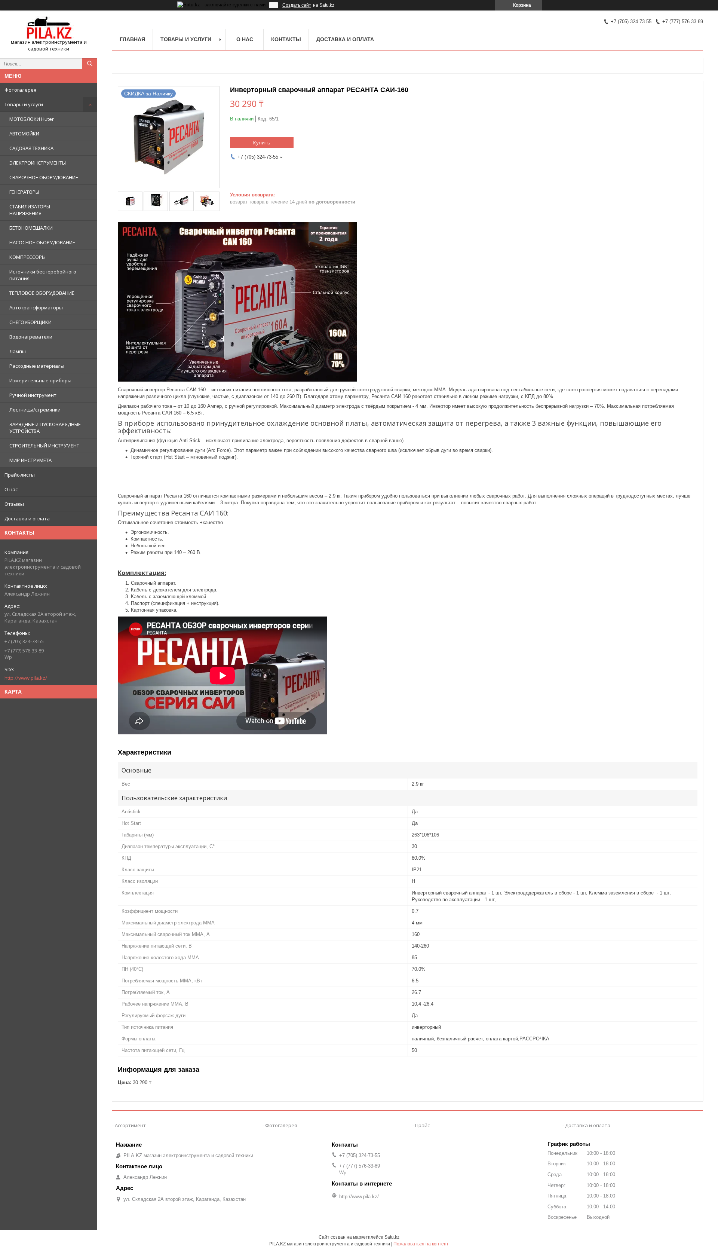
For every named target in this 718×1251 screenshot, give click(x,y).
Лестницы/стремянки (35, 409)
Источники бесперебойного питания (42, 275)
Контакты (286, 39)
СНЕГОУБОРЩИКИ (30, 322)
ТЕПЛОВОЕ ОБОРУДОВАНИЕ (41, 293)
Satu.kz (391, 1237)
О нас (11, 489)
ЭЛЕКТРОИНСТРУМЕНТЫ (37, 162)
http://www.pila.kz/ (25, 678)
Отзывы (14, 504)
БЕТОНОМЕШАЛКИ (31, 227)
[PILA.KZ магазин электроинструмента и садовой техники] (49, 27)
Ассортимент (130, 1125)
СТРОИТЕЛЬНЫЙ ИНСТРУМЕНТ (44, 445)
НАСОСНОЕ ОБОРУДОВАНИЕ (42, 242)
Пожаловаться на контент (421, 1244)
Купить (261, 142)
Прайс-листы (19, 474)
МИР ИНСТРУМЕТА (30, 460)
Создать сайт (296, 5)
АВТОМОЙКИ (24, 133)
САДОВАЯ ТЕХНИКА (31, 148)
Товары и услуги (23, 104)
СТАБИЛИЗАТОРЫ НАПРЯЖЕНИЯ (29, 210)
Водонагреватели (30, 336)
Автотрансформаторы (36, 307)
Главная (132, 39)
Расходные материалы (36, 366)
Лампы (17, 351)
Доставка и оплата (27, 518)
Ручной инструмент (32, 395)
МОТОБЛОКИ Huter (31, 119)
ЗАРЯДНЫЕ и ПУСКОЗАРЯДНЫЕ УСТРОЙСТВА (45, 427)
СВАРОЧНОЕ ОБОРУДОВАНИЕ (43, 177)
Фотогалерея (20, 89)
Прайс (422, 1125)
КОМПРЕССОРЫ (27, 257)
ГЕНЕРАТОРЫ (24, 192)
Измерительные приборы (40, 380)
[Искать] (89, 63)
